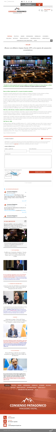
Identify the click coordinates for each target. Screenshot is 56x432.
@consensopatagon (12, 189)
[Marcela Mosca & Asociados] (51, 430)
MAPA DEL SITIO (11, 1)
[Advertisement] (28, 24)
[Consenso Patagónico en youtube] (31, 1)
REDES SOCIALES (24, 38)
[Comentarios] (10, 82)
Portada (9, 36)
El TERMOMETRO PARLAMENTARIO (15, 283)
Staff (35, 40)
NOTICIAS (15, 38)
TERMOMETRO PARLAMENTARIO (24, 40)
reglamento (16, 144)
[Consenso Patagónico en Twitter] (26, 1)
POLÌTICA (16, 36)
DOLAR (28, 45)
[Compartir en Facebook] (5, 82)
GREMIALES (37, 36)
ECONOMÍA (45, 36)
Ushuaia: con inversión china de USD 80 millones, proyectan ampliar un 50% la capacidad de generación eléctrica (15, 225)
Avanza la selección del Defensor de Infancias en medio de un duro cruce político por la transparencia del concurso (15, 287)
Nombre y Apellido (8, 148)
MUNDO (22, 36)
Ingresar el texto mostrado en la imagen (13, 170)
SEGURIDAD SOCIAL (35, 38)
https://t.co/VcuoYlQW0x (9, 210)
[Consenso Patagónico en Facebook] (24, 1)
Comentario (7, 154)
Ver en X (23, 200)
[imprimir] (12, 82)
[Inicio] (17, 10)
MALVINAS (8, 38)
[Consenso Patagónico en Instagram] (29, 1)
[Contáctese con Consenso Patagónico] (21, 1)
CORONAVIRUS (29, 36)
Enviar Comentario (40, 172)
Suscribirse (39, 3)
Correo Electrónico (32, 148)
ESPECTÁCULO (46, 38)
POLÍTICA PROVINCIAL (15, 350)
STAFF (5, 1)
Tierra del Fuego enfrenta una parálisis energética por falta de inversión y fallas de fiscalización (15, 354)
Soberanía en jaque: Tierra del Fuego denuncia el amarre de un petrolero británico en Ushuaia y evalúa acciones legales (15, 320)
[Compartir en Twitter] (7, 82)
